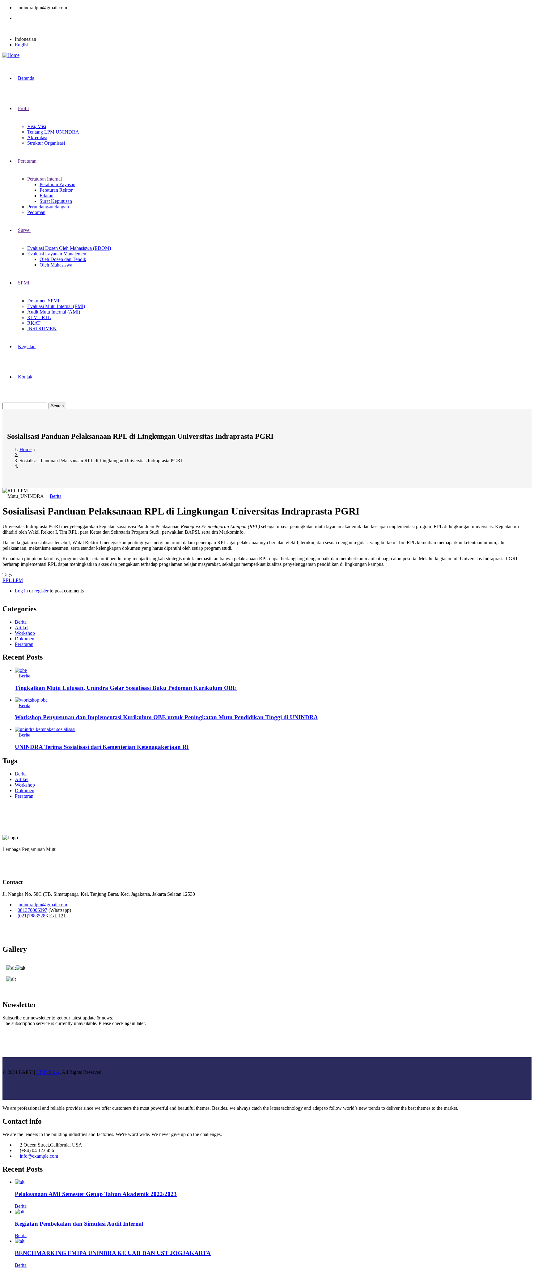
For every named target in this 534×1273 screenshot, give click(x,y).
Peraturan (24, 644)
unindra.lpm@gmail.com (43, 904)
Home (25, 449)
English (22, 44)
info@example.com (38, 1156)
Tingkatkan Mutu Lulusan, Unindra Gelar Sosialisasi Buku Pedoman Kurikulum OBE (126, 688)
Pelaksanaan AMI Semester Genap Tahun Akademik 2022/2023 (96, 1194)
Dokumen (24, 638)
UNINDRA (48, 1072)
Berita (55, 496)
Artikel (21, 627)
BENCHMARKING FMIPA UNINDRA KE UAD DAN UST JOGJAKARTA (113, 1253)
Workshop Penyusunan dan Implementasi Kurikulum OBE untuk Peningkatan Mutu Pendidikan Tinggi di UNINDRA (166, 717)
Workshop (25, 633)
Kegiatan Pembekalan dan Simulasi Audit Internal (79, 1223)
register (41, 590)
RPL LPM (12, 580)
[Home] (10, 55)
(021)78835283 (33, 915)
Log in (21, 590)
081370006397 (32, 910)
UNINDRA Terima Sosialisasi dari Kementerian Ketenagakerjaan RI (102, 747)
